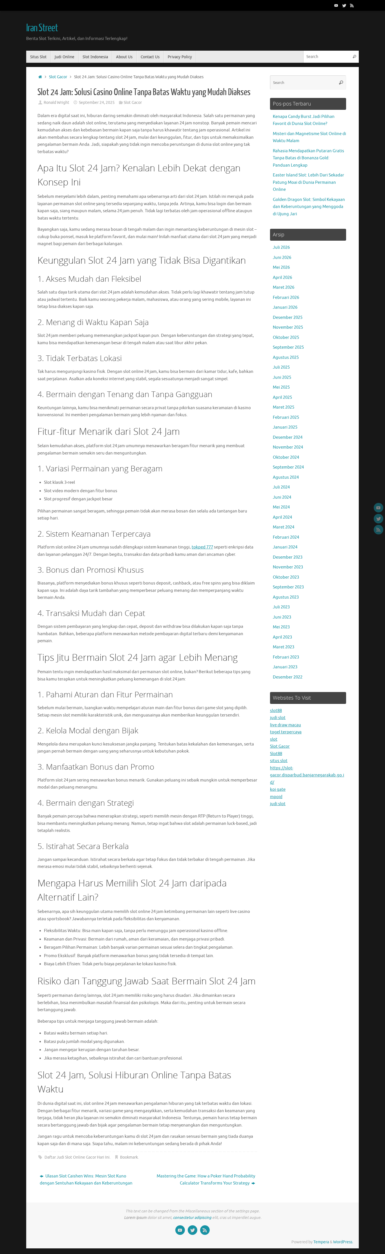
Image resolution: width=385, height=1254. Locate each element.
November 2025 (288, 327)
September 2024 (288, 467)
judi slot (278, 717)
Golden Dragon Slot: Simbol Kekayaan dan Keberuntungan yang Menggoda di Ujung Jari (309, 207)
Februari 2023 (286, 657)
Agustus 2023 (286, 597)
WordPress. (343, 1242)
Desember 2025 (287, 317)
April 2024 (282, 517)
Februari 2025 (286, 417)
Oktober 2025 (286, 337)
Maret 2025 (283, 407)
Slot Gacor (58, 77)
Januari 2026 (285, 307)
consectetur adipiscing (192, 1217)
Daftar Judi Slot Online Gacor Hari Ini (77, 1157)
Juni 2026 (282, 257)
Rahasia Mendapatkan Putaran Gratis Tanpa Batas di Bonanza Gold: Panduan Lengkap (308, 158)
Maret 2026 (283, 287)
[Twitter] (344, 5)
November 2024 (288, 447)
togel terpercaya (286, 732)
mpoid (276, 797)
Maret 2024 (283, 527)
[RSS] (352, 5)
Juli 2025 (281, 367)
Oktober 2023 (286, 577)
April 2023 (282, 637)
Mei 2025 (281, 387)
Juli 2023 (281, 607)
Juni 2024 (282, 497)
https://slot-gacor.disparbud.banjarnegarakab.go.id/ (307, 775)
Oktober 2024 (286, 457)
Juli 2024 (281, 487)
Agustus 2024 (286, 477)
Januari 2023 (285, 667)
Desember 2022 (287, 677)
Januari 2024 (285, 547)
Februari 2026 (286, 297)
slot (273, 739)
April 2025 (282, 397)
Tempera (321, 1242)
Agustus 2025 (286, 357)
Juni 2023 (282, 617)
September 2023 (288, 587)
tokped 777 (202, 547)
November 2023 (288, 567)
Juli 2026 (281, 247)
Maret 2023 (283, 647)
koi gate (278, 789)
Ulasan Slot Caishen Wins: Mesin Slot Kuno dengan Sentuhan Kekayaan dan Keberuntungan (86, 1180)
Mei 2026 (281, 267)
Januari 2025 (285, 427)
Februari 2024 (286, 537)
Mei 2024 (281, 507)
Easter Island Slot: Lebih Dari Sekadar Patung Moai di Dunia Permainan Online (308, 182)
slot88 (276, 710)
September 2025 (288, 347)
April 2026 (282, 277)
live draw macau (285, 725)
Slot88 (276, 753)
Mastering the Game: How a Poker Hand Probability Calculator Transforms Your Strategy (206, 1180)
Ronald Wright (56, 102)
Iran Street (41, 28)
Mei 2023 (281, 627)
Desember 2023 (287, 557)
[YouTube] (336, 5)
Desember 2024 (287, 437)
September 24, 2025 (97, 102)
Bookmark (129, 1157)
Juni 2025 (282, 377)
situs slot (278, 760)
